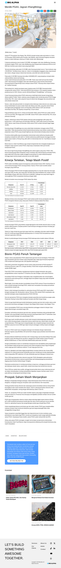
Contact (43, 549)
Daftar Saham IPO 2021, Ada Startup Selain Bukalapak (16, 498)
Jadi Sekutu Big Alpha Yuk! (16, 460)
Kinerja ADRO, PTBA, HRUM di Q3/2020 (43, 525)
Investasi (13, 495)
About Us (43, 543)
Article (42, 546)
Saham (7, 435)
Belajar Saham (22, 435)
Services (34, 543)
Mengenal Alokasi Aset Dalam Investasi (43, 497)
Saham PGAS (14, 435)
